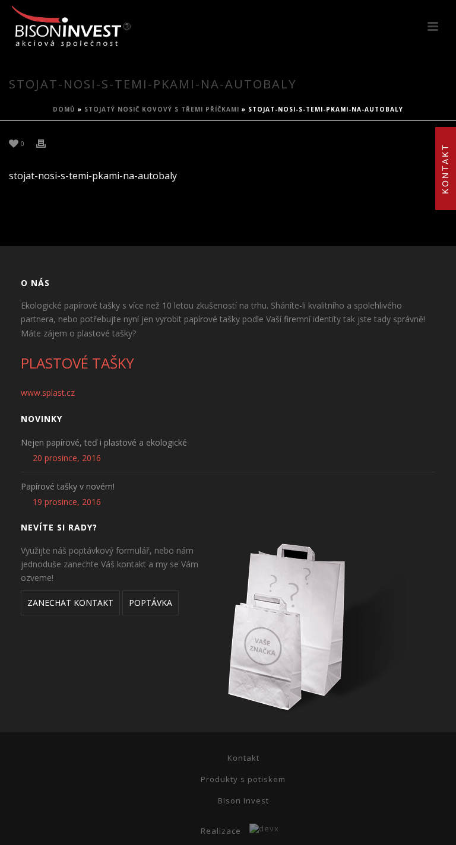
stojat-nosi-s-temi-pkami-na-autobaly (93, 175)
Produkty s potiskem (243, 779)
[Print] (47, 143)
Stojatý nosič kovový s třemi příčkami (161, 109)
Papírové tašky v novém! (68, 486)
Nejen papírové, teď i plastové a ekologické (104, 442)
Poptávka (150, 602)
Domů (64, 109)
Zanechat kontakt (70, 602)
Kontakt (243, 757)
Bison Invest (243, 800)
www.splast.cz (48, 392)
